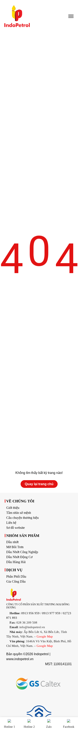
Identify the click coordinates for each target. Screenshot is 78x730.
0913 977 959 (51, 613)
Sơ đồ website (15, 527)
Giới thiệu (12, 507)
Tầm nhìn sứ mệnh (18, 512)
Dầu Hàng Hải (16, 562)
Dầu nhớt (12, 542)
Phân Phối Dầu (16, 576)
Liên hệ (11, 522)
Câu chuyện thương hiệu (22, 517)
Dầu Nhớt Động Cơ (19, 557)
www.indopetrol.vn (19, 659)
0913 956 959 (30, 613)
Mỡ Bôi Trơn (15, 547)
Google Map (45, 636)
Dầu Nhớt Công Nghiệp (22, 552)
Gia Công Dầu (16, 581)
